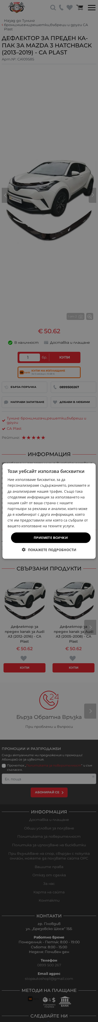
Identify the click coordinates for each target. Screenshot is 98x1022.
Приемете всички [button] (51, 537)
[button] (49, 549)
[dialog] (49, 511)
